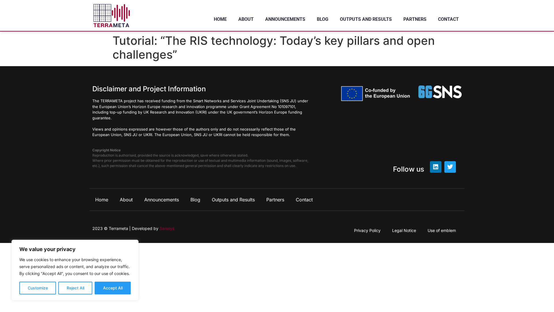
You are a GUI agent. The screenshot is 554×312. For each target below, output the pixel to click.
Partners (414, 19)
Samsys (167, 228)
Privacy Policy (367, 230)
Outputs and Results (366, 19)
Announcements (285, 19)
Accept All (113, 287)
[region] (75, 270)
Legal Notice (404, 230)
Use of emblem (442, 230)
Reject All (75, 287)
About (246, 19)
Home (220, 19)
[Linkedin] (435, 167)
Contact (448, 19)
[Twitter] (450, 167)
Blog (322, 19)
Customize (38, 287)
